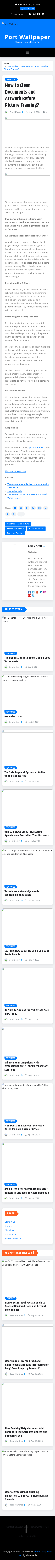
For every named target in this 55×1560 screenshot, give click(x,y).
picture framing (16, 533)
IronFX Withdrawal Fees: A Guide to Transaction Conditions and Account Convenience (25, 1306)
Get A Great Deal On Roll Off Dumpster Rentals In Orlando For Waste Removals (27, 1191)
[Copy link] (21, 514)
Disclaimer (10, 1230)
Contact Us (10, 1221)
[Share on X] (21, 508)
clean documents (16, 528)
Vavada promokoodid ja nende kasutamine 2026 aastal (21, 893)
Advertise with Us (13, 1238)
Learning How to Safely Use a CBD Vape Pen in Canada (27, 953)
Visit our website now (15, 471)
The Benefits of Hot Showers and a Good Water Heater (27, 660)
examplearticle (14, 491)
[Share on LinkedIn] (27, 508)
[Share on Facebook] (14, 508)
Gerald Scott (15, 112)
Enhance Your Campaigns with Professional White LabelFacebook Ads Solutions (26, 1066)
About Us (9, 1226)
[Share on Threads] (13, 514)
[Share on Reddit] (45, 508)
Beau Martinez (16, 1315)
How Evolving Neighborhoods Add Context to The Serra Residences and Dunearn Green (26, 1432)
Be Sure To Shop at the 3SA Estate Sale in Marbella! (26, 1012)
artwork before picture (19, 524)
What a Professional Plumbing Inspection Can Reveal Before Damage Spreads (27, 1496)
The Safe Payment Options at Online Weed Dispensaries (25, 774)
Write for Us (10, 1234)
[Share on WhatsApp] (33, 508)
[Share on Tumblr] (7, 514)
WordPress (39, 1551)
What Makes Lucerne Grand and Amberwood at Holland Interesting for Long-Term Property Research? (27, 1365)
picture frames (36, 447)
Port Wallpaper (27, 37)
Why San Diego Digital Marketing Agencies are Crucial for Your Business (26, 834)
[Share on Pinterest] (39, 508)
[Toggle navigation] (27, 52)
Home (6, 63)
